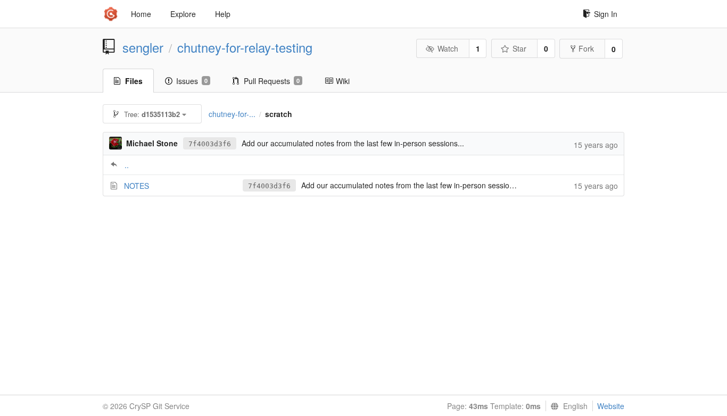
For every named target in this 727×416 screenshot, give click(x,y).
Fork (586, 48)
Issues (192, 81)
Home (141, 14)
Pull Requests (272, 81)
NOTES (136, 185)
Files (134, 81)
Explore (183, 14)
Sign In (605, 14)
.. (127, 165)
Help (222, 14)
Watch (447, 48)
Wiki (343, 81)
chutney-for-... (232, 114)
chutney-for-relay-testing (244, 47)
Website (610, 406)
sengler (142, 47)
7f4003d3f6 (209, 144)
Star (519, 48)
